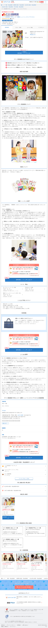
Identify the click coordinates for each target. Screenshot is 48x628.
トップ (3, 4)
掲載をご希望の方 (4, 626)
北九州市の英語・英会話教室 (30, 4)
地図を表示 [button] (4, 423)
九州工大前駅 (20, 415)
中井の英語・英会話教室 (18, 6)
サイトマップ (12, 626)
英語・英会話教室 (9, 4)
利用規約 (19, 625)
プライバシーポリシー (11, 625)
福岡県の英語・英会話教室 (18, 4)
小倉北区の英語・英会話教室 (7, 6)
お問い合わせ (25, 625)
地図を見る (33, 34)
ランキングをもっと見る (24, 478)
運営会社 (3, 625)
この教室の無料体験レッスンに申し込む (24, 52)
